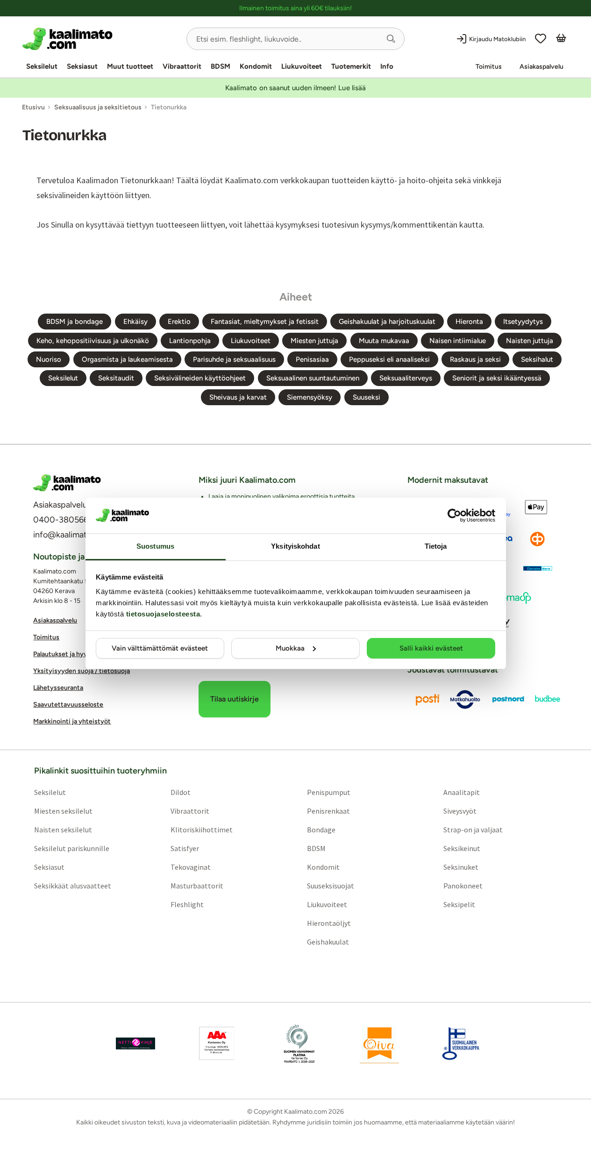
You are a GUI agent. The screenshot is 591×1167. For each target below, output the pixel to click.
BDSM (220, 66)
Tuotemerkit (351, 66)
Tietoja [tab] (436, 546)
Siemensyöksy (309, 397)
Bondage (321, 829)
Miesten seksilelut (63, 811)
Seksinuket (460, 867)
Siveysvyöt (460, 811)
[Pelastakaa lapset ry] (135, 1043)
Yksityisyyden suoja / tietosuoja (81, 671)
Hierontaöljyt (329, 923)
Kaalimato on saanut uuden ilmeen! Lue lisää (295, 88)
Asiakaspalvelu (541, 67)
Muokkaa (290, 648)
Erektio (179, 321)
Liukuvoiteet (301, 66)
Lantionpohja (190, 340)
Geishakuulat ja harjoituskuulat (387, 321)
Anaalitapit (461, 792)
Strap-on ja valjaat (473, 829)
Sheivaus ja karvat (238, 397)
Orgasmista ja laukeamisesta (127, 359)
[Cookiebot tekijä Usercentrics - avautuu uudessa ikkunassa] (454, 515)
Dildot (181, 792)
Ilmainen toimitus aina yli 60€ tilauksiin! (295, 8)
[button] (391, 38)
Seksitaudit (116, 378)
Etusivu (33, 107)
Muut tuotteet (130, 66)
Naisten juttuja (529, 340)
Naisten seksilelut (63, 829)
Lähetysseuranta (58, 688)
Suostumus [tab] (155, 546)
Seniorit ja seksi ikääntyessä (496, 378)
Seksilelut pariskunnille (71, 848)
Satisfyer (185, 848)
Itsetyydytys (523, 321)
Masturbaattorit (197, 885)
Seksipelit (459, 904)
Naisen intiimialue (457, 340)
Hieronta (469, 321)
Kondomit (256, 66)
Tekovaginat (191, 867)
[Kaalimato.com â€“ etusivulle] (67, 482)
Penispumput (328, 792)
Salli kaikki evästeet (431, 648)
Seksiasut (82, 66)
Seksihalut (537, 359)
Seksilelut (41, 66)
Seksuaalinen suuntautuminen (312, 378)
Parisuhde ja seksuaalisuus (234, 359)
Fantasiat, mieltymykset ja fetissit (265, 321)
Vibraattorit (182, 66)
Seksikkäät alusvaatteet (72, 885)
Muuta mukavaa (384, 340)
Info (386, 66)
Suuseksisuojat (330, 885)
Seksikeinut (461, 848)
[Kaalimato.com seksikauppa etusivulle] (100, 39)
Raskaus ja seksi (475, 359)
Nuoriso (48, 359)
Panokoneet (463, 885)
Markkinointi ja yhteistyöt (72, 721)
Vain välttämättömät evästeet (160, 648)
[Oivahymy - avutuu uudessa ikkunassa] (379, 1043)
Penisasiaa (312, 359)
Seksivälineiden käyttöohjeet (200, 378)
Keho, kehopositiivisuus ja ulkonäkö (92, 340)
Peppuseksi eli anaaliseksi (389, 359)
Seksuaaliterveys (405, 378)
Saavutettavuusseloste (68, 705)
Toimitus (489, 67)
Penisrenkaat (328, 811)
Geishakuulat (328, 941)
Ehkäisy (135, 321)
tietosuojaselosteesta (163, 614)
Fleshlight (187, 904)
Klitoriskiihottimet (202, 829)
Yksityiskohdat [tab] (295, 546)
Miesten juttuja (314, 340)
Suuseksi (366, 397)
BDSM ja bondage (74, 321)
